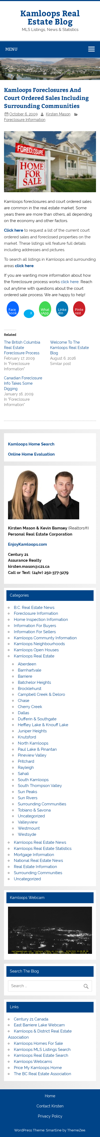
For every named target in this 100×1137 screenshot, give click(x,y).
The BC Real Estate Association (42, 1073)
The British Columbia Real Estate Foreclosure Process (22, 347)
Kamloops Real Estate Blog (50, 16)
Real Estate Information (35, 866)
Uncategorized (31, 816)
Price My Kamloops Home (38, 1067)
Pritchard (26, 761)
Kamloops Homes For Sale (38, 1043)
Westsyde (27, 834)
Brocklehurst (29, 688)
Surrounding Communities (42, 804)
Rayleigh (26, 767)
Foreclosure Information (24, 120)
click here (24, 265)
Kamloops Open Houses (36, 650)
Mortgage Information (34, 854)
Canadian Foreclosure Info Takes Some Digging (23, 383)
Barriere (25, 676)
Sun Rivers (27, 798)
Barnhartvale (29, 670)
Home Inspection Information (41, 619)
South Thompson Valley (40, 785)
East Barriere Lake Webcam (39, 1025)
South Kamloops (33, 779)
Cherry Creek (30, 706)
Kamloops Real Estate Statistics (42, 848)
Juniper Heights (32, 731)
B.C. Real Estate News (34, 607)
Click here (13, 230)
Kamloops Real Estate (34, 656)
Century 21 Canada (31, 1019)
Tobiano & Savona (34, 810)
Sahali (23, 773)
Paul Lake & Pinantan (37, 749)
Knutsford (27, 737)
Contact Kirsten (50, 1106)
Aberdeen (27, 664)
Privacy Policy (50, 1116)
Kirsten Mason (58, 114)
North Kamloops (33, 743)
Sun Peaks (27, 791)
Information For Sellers (35, 631)
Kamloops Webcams (33, 1061)
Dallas (23, 712)
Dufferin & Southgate (37, 719)
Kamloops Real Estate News (40, 842)
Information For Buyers (35, 625)
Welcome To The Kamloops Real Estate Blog (69, 347)
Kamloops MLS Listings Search (42, 1049)
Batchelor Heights (34, 682)
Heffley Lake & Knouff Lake (43, 724)
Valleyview (28, 822)
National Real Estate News (38, 860)
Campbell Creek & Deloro (41, 694)
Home (50, 1096)
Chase (23, 700)
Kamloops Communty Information (45, 638)
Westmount (29, 828)
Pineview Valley (32, 755)
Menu (11, 49)
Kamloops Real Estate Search (41, 1055)
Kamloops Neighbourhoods (39, 643)
